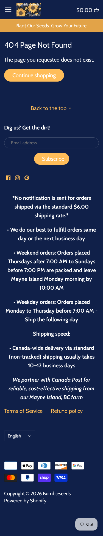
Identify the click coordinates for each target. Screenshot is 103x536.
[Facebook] (8, 177)
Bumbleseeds (57, 494)
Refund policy (67, 411)
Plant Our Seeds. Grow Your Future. (51, 26)
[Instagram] (17, 177)
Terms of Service (23, 411)
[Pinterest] (26, 177)
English (14, 436)
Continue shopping (34, 75)
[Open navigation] (8, 9)
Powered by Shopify (25, 501)
